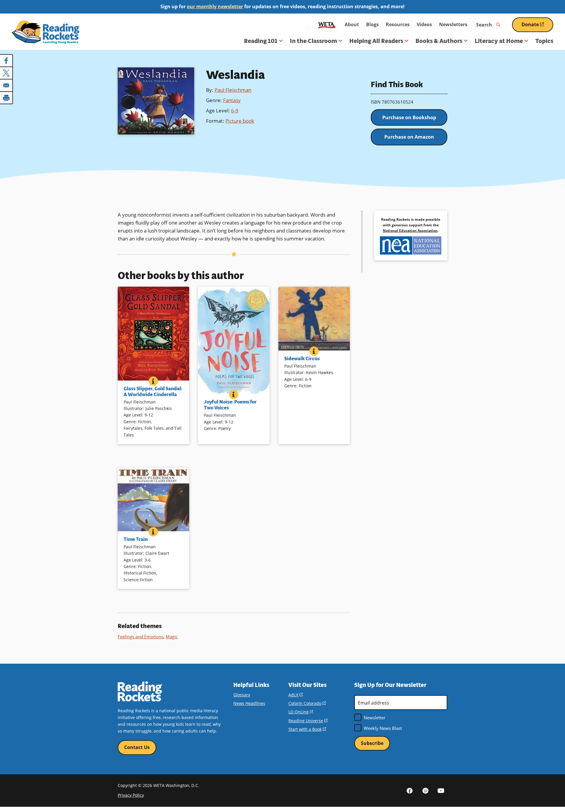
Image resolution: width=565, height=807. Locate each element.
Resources (398, 24)
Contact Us (137, 747)
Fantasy (232, 100)
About (352, 24)
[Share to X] (6, 73)
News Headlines (249, 703)
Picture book (239, 120)
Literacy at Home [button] (499, 41)
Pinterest (425, 790)
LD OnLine (300, 712)
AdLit (295, 695)
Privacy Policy (131, 795)
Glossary (241, 695)
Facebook (409, 790)
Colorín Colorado (307, 703)
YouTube (440, 790)
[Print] (6, 97)
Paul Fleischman (233, 90)
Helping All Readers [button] (376, 41)
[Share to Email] (6, 85)
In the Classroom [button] (313, 41)
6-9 (234, 110)
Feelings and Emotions (140, 637)
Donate (537, 26)
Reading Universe (308, 720)
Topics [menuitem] (544, 41)
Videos (424, 24)
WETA (327, 24)
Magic (172, 637)
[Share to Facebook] (6, 60)
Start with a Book (307, 729)
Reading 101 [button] (260, 41)
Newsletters (453, 24)
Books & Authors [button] (439, 41)
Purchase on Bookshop (409, 117)
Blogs (372, 24)
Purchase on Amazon (409, 137)
